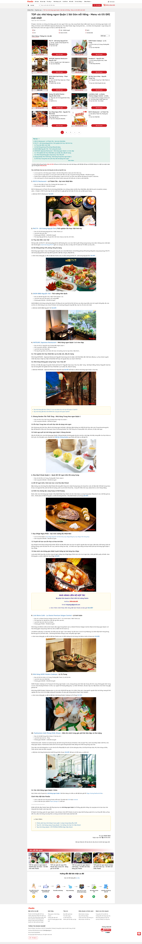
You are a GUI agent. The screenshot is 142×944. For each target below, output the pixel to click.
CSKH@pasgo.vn (47, 930)
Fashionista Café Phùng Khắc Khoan (47, 733)
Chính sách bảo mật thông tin (86, 917)
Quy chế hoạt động (83, 915)
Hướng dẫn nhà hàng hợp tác (103, 915)
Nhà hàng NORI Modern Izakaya (45, 674)
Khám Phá (30, 10)
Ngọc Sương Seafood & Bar (94, 793)
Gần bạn (37, 1)
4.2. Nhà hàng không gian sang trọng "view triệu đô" (49, 154)
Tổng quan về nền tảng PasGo (53, 914)
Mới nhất (71, 1)
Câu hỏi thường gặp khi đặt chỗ (55, 920)
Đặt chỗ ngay (59, 54)
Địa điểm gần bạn (67, 914)
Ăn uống (49, 1)
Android (75, 799)
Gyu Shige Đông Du (69, 536)
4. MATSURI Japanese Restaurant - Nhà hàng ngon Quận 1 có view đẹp (53, 151)
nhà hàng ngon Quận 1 (53, 793)
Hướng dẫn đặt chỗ (53, 917)
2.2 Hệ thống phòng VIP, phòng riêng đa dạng (47, 147)
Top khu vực (38, 10)
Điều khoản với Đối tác (84, 919)
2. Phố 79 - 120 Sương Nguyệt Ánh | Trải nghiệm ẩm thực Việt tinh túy (52, 143)
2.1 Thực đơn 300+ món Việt (42, 145)
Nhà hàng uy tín (57, 1)
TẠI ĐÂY (92, 255)
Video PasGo (87, 1)
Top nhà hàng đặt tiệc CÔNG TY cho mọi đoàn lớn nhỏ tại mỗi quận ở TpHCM (55, 409)
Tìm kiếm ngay (67, 915)
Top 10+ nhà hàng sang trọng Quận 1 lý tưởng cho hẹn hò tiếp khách (59, 825)
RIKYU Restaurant (39, 181)
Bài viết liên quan (36, 850)
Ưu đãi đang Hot (67, 917)
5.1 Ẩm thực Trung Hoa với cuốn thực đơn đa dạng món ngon (51, 158)
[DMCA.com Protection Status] (105, 932)
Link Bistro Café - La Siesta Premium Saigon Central (52, 615)
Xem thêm (71, 160)
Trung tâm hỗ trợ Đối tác (102, 914)
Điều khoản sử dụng (84, 914)
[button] (29, 858)
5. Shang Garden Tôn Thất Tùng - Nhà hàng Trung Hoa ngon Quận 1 (52, 156)
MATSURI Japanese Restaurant (44, 342)
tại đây (78, 878)
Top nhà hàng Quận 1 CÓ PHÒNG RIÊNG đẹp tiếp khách (55, 827)
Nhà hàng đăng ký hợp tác (102, 917)
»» (79, 132)
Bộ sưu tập (42, 1)
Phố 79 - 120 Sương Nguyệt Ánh (44, 228)
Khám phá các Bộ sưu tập (69, 919)
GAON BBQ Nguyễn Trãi (42, 293)
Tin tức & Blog (78, 1)
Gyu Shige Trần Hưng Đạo (82, 536)
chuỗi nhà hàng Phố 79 (47, 244)
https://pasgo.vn (54, 801)
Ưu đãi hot (65, 1)
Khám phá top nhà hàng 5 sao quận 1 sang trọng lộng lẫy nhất (57, 823)
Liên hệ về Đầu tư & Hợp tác (103, 919)
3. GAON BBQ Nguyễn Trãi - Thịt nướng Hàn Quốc (47, 149)
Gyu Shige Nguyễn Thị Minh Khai (55, 536)
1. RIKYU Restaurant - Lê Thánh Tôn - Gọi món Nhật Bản (49, 141)
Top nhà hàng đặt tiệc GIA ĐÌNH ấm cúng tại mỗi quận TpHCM (51, 411)
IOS (69, 799)
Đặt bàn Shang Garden (61, 437)
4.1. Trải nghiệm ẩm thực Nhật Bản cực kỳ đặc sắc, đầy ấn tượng (52, 153)
